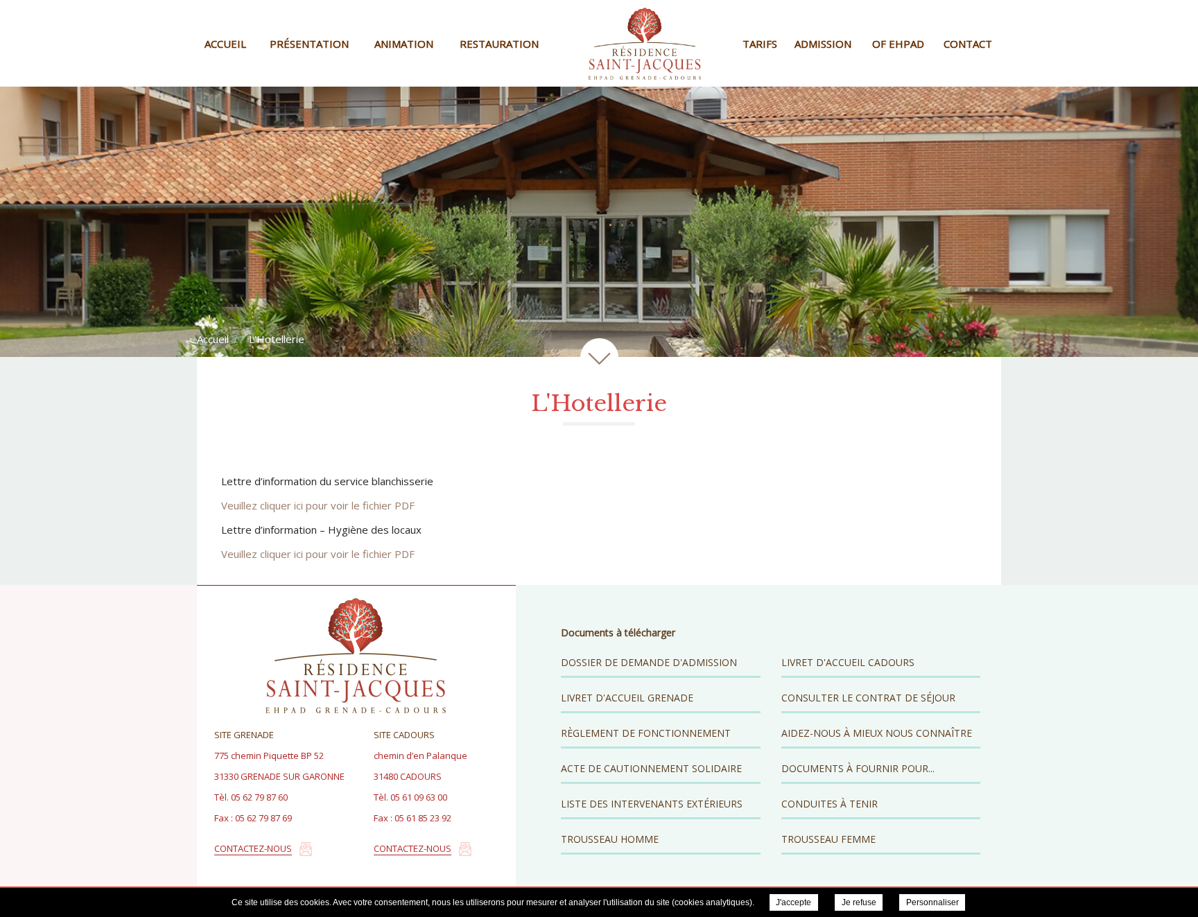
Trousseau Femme (828, 839)
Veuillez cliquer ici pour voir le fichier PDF (318, 505)
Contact (968, 44)
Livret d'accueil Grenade (627, 697)
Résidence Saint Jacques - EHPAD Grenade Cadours (645, 43)
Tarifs (760, 44)
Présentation (309, 44)
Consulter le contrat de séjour (868, 697)
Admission (823, 44)
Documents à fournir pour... (858, 768)
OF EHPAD (898, 44)
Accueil (225, 44)
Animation (403, 44)
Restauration (499, 44)
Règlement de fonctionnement (646, 733)
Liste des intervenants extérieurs (652, 803)
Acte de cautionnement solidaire (651, 768)
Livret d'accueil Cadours (847, 662)
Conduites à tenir (829, 803)
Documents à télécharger (618, 632)
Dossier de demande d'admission (649, 662)
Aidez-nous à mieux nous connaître (876, 733)
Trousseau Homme (610, 839)
